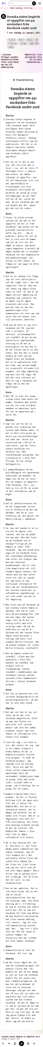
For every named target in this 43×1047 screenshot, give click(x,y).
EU (37, 40)
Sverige (23, 43)
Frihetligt (12, 43)
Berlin (29, 40)
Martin (21, 40)
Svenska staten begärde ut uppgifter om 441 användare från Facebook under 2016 (21, 1036)
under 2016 (34, 43)
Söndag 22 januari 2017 (27, 32)
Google (10, 47)
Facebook (11, 40)
